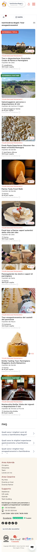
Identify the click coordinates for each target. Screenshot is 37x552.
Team (4, 470)
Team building (7, 499)
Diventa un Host (7, 482)
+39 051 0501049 (11, 510)
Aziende (5, 497)
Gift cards (5, 494)
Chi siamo (5, 465)
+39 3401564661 (10, 508)
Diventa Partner (7, 485)
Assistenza (5, 492)
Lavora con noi (7, 473)
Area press (5, 468)
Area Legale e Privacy (18, 548)
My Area (5, 480)
